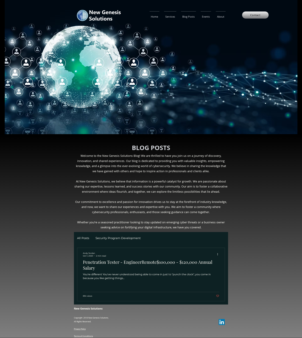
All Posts (83, 238)
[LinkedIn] (222, 322)
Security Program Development (118, 238)
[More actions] (219, 254)
